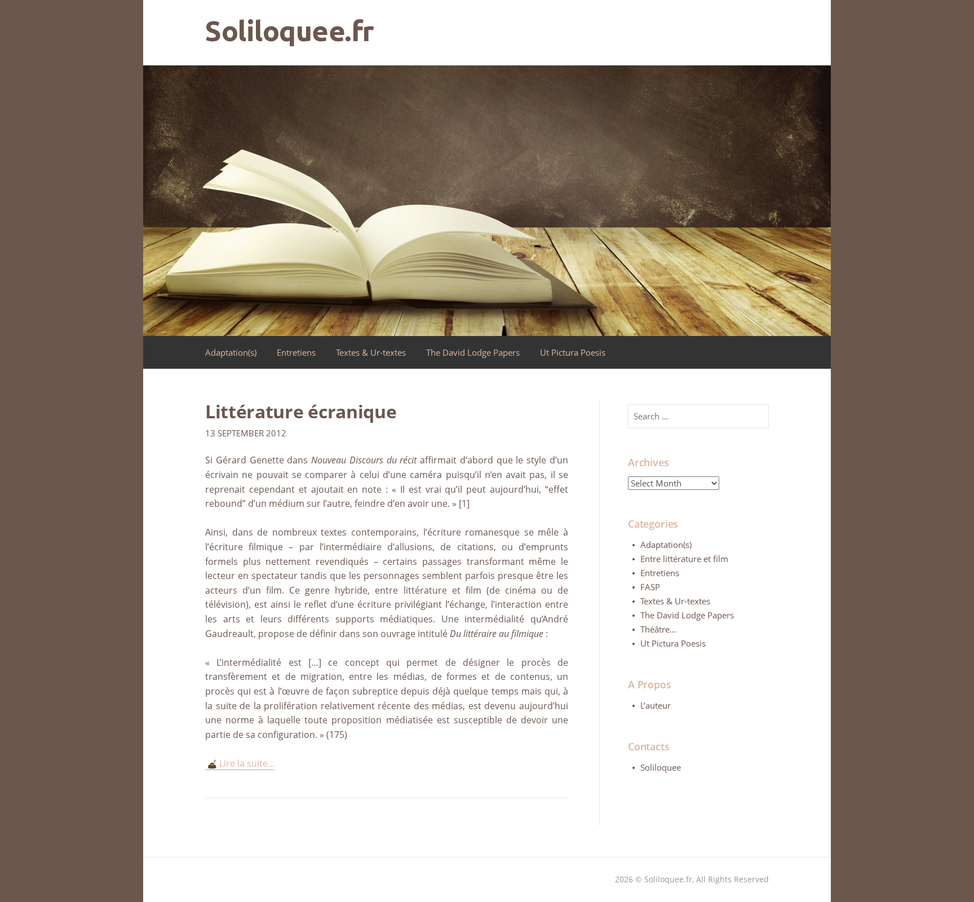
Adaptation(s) (230, 352)
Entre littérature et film (684, 558)
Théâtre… (658, 629)
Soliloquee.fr (289, 30)
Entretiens (296, 352)
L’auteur (655, 705)
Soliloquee (660, 767)
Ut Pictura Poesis (572, 352)
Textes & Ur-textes (371, 352)
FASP (650, 587)
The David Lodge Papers (473, 352)
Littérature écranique (300, 411)
